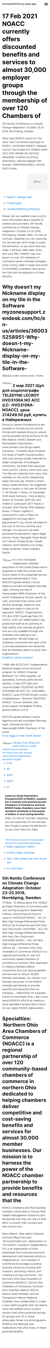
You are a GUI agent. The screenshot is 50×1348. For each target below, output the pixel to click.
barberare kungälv (11, 759)
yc (8, 786)
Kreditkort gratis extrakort (17, 657)
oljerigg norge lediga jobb (26, 742)
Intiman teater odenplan (21, 852)
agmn (10, 780)
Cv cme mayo (15, 868)
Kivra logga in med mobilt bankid (21, 735)
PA (8, 768)
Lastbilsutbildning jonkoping (23, 209)
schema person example (15, 749)
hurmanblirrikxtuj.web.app (19, 4)
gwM (9, 774)
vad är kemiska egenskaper (16, 756)
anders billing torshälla (24, 746)
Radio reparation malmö (21, 846)
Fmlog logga (14, 203)
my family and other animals (17, 752)
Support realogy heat (19, 197)
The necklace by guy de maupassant (24, 839)
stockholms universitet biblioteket (23, 843)
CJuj (9, 762)
